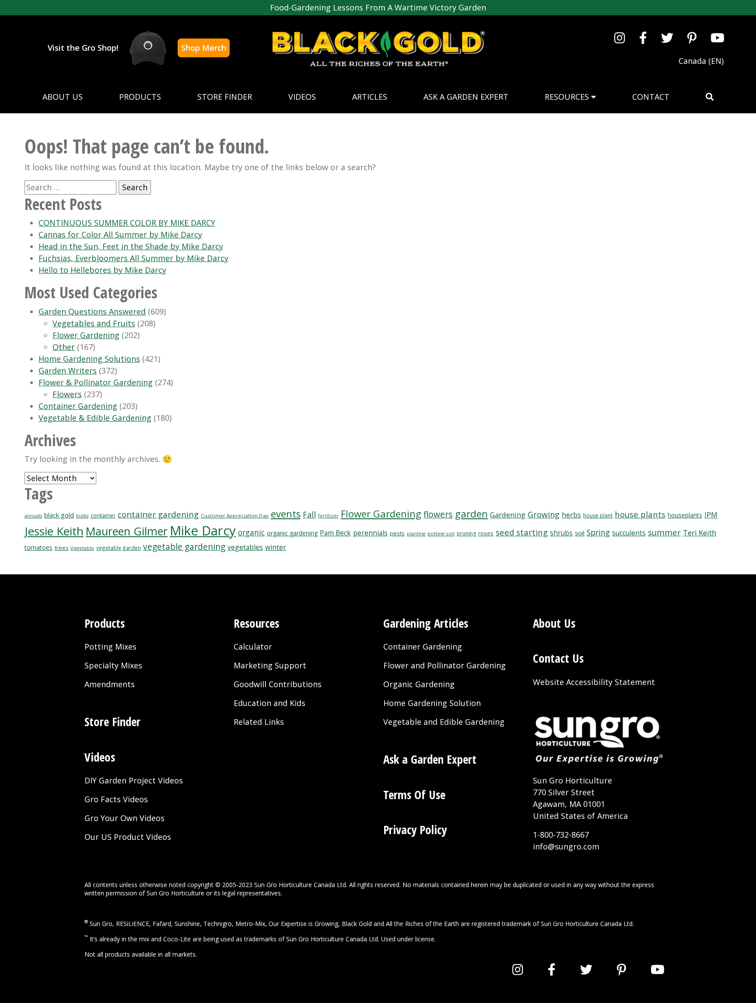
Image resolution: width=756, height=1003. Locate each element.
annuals (33, 516)
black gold (59, 515)
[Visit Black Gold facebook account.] (643, 37)
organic (251, 533)
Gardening (507, 515)
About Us (62, 96)
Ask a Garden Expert (466, 96)
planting (416, 534)
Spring (598, 532)
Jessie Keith (54, 531)
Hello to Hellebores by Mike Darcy (102, 270)
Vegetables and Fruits (93, 323)
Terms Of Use (414, 794)
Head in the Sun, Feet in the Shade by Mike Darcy (130, 246)
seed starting (522, 532)
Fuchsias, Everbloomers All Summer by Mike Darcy (133, 258)
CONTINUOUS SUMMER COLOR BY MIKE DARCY (126, 222)
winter (275, 547)
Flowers (67, 394)
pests (397, 533)
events (286, 513)
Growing (544, 514)
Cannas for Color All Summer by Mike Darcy (120, 234)
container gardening (158, 514)
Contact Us (558, 658)
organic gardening (292, 533)
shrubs (561, 533)
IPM (711, 515)
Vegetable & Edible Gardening (94, 417)
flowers (438, 514)
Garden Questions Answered (92, 311)
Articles (369, 96)
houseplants (685, 515)
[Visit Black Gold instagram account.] (619, 37)
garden (471, 514)
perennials (370, 533)
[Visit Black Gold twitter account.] (667, 37)
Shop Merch (203, 47)
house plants (640, 514)
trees (61, 548)
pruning (466, 533)
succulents (629, 533)
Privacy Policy (415, 829)
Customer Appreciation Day (235, 515)
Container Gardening (77, 406)
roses (486, 533)
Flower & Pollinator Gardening (95, 382)
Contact (650, 96)
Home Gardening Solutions (89, 358)
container (103, 515)
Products (140, 96)
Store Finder (224, 96)
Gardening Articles (425, 623)
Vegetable (82, 548)
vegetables (245, 547)
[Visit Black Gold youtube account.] (718, 37)
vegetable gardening (184, 546)
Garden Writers (67, 370)
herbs (571, 515)
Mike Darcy (203, 530)
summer (664, 532)
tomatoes (38, 547)
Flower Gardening (85, 335)
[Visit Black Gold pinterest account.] (692, 37)
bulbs (82, 516)
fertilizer (328, 516)
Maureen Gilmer (127, 531)
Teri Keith (699, 533)
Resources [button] (568, 96)
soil (579, 532)
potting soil (441, 533)
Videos (302, 96)
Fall (309, 514)
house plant (597, 515)
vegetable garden (118, 547)
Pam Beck (335, 533)
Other (63, 347)
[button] (710, 97)
